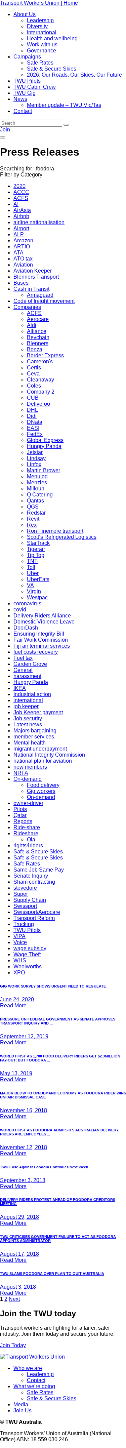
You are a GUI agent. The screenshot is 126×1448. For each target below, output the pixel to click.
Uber (33, 573)
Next (14, 1299)
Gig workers (41, 791)
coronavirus (27, 603)
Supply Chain (29, 900)
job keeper (26, 706)
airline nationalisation (39, 222)
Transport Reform (34, 918)
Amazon (23, 240)
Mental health (29, 743)
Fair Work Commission (40, 640)
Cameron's (40, 361)
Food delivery (43, 785)
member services (33, 736)
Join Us (22, 1410)
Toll (31, 567)
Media (20, 1404)
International (41, 32)
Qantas (35, 501)
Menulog (37, 476)
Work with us (42, 44)
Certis (34, 367)
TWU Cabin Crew (34, 87)
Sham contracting (34, 882)
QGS (33, 507)
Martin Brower (43, 470)
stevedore (25, 888)
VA (30, 585)
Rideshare (25, 833)
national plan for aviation (42, 761)
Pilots (20, 809)
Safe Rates (40, 63)
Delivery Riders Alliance (42, 615)
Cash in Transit (31, 289)
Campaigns (27, 56)
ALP (18, 234)
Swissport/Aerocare (36, 912)
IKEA (19, 688)
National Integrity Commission (49, 755)
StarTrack (38, 543)
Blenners (37, 343)
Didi (32, 416)
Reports (22, 821)
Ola (31, 839)
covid (19, 609)
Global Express (45, 440)
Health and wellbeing (52, 38)
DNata (34, 422)
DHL (32, 410)
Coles (34, 386)
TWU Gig (24, 93)
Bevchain (38, 337)
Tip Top (35, 555)
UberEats (38, 579)
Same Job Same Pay (38, 870)
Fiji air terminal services (41, 646)
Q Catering (40, 494)
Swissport (25, 906)
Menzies (37, 482)
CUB (33, 398)
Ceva (33, 373)
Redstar (36, 513)
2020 (19, 186)
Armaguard (40, 295)
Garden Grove (30, 664)
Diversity (37, 26)
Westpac (37, 597)
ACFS (20, 198)
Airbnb (21, 216)
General (23, 670)
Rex (32, 525)
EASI (33, 428)
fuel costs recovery (35, 652)
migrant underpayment (40, 749)
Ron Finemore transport (55, 531)
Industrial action (32, 694)
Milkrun (35, 488)
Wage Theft (27, 954)
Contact (22, 111)
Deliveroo (38, 404)
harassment (27, 676)
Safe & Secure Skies (51, 69)
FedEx (35, 434)
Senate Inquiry (30, 876)
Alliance (36, 331)
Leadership (40, 20)
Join (5, 129)
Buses (21, 283)
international (28, 700)
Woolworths (27, 966)
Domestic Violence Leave (44, 622)
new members (30, 767)
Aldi (31, 325)
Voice (20, 942)
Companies (27, 307)
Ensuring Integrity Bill (38, 634)
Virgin (34, 591)
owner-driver (28, 803)
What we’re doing (34, 1386)
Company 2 (40, 392)
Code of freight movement (44, 301)
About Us (24, 14)
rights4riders (28, 845)
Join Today (13, 1345)
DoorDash (25, 628)
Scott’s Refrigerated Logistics (61, 537)
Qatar (20, 815)
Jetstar (35, 452)
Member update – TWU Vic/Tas (64, 105)
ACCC (21, 192)
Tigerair (36, 549)
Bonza (34, 349)
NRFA (20, 773)
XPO (19, 972)
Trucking (23, 924)
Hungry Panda (44, 446)
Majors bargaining (34, 730)
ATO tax (23, 259)
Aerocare (38, 319)
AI (15, 204)
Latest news (27, 724)
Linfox (34, 464)
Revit (33, 519)
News (20, 99)
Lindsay (36, 458)
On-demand (27, 779)
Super (20, 894)
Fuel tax (23, 658)
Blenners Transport (36, 277)
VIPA (19, 936)
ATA (18, 252)
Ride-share (26, 827)
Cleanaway (40, 380)
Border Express (45, 355)
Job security (27, 718)
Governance (41, 50)
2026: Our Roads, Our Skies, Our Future (74, 75)
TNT (32, 561)
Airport (21, 228)
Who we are (27, 1368)
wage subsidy (29, 948)
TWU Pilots (27, 81)
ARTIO (21, 246)
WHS (19, 960)
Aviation (23, 265)
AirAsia (22, 210)
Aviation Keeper (32, 271)
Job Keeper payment (38, 712)
